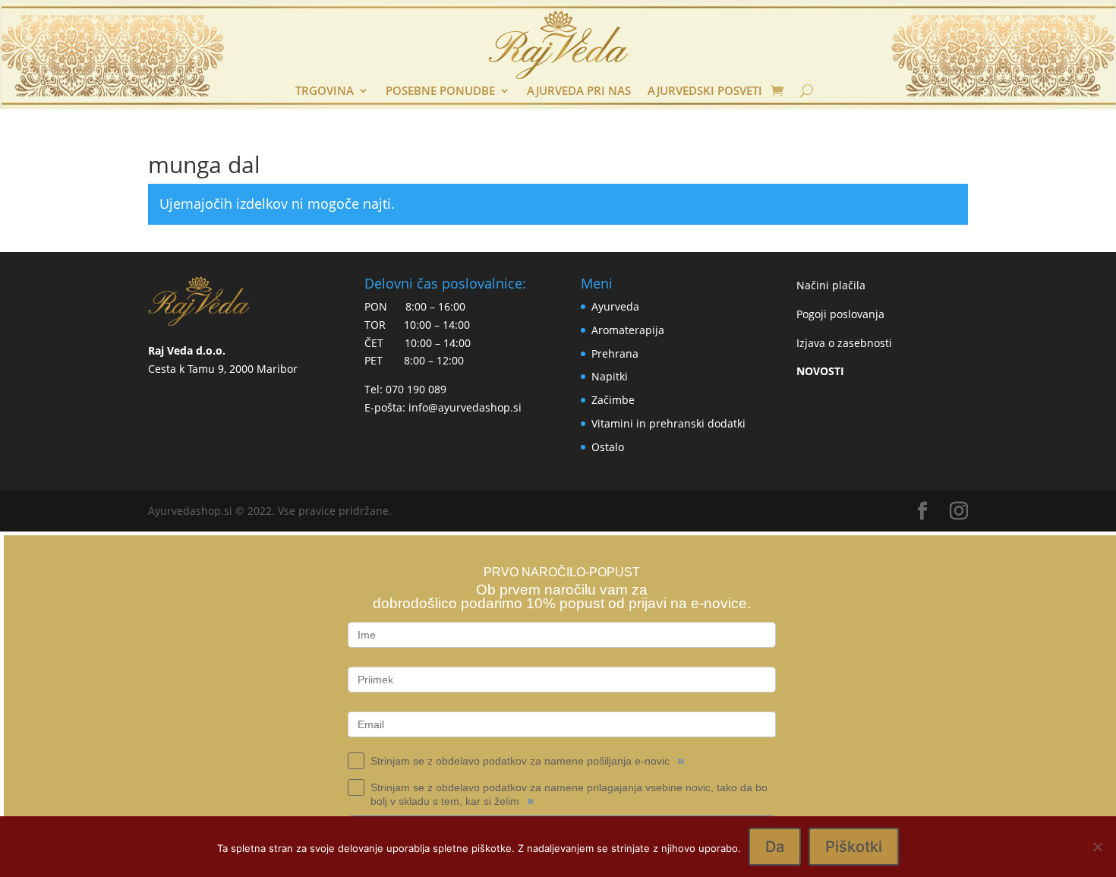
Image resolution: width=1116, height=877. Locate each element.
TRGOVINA (324, 91)
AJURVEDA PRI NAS (579, 91)
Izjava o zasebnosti (844, 343)
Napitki (609, 376)
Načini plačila (830, 285)
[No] (1097, 846)
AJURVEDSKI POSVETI (705, 91)
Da (774, 847)
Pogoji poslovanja (840, 314)
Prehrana (614, 353)
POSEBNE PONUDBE (440, 91)
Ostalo (607, 447)
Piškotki (853, 847)
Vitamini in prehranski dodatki (668, 423)
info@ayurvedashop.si (465, 407)
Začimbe (613, 400)
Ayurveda (615, 306)
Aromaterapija (627, 330)
